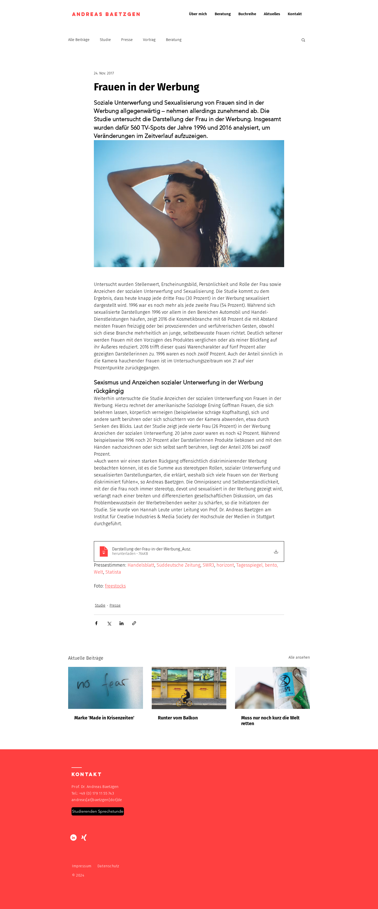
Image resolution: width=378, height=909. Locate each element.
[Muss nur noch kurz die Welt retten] (272, 688)
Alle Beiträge (78, 39)
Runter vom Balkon (178, 718)
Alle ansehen (299, 657)
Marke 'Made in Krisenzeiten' (104, 718)
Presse (127, 39)
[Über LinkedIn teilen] (121, 623)
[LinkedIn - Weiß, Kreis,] (73, 837)
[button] (303, 40)
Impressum (82, 866)
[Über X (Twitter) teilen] (108, 623)
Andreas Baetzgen (107, 14)
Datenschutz (108, 866)
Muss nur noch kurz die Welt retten (270, 720)
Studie (105, 39)
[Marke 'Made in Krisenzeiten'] (105, 688)
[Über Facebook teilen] (96, 623)
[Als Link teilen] (134, 623)
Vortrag (149, 39)
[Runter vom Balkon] (189, 688)
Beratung (174, 39)
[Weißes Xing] (84, 837)
